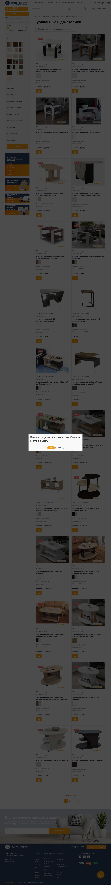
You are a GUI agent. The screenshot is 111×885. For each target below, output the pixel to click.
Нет (59, 447)
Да (51, 447)
